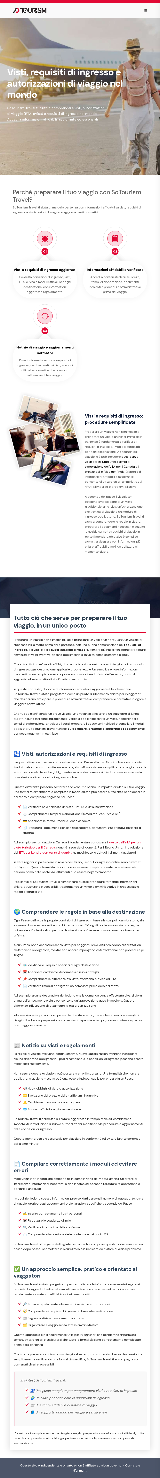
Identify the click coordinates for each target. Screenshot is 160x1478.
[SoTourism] (30, 10)
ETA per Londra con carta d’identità (45, 852)
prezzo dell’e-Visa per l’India (104, 472)
